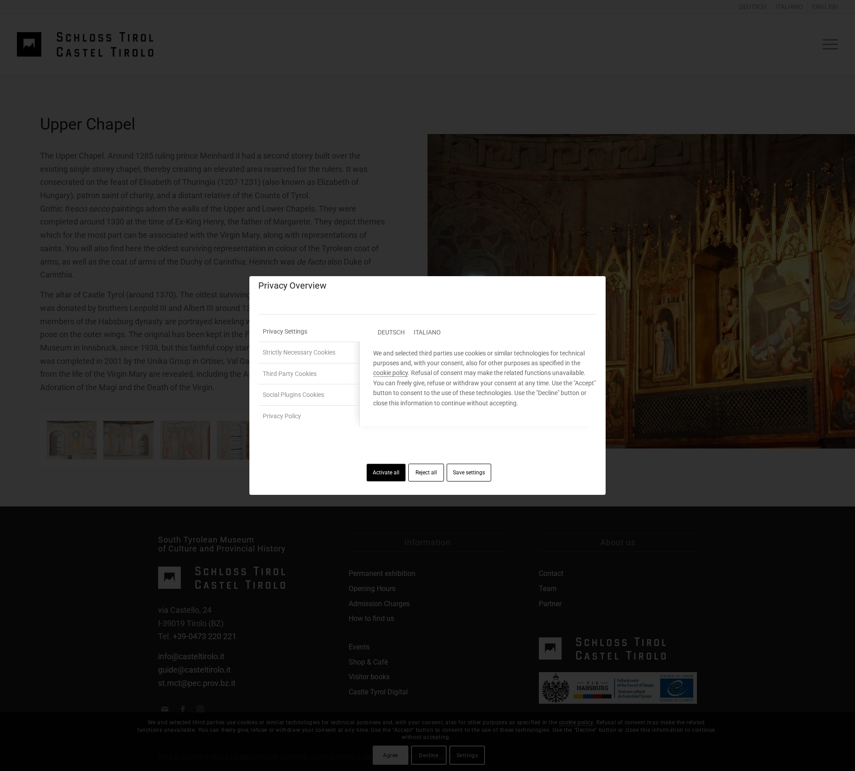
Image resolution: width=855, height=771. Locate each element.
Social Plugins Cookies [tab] (293, 394)
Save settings (469, 472)
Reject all (426, 472)
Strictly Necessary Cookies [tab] (299, 352)
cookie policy (390, 372)
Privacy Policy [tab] (282, 416)
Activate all (386, 472)
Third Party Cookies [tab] (290, 373)
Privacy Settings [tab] (285, 331)
